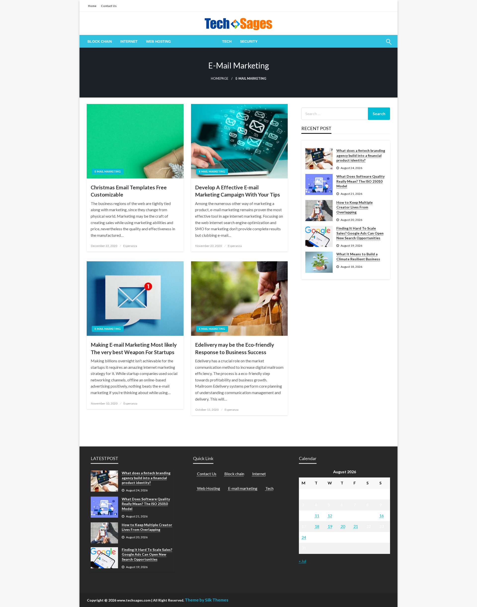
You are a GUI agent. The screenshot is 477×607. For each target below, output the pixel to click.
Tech (227, 41)
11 (317, 515)
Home (92, 6)
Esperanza (130, 246)
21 (356, 526)
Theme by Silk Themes (206, 600)
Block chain (99, 41)
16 (381, 515)
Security (248, 41)
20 (343, 526)
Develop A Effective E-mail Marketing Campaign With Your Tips (237, 191)
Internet (129, 41)
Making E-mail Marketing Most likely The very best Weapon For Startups (134, 348)
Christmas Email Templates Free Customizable (129, 191)
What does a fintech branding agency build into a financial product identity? (360, 155)
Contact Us (109, 6)
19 (330, 526)
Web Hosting (158, 41)
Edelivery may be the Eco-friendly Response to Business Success (234, 348)
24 (304, 537)
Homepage (219, 78)
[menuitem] (99, 41)
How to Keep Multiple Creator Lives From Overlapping (354, 207)
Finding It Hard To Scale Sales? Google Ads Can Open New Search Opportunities (360, 233)
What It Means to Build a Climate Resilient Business (358, 256)
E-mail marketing (196, 41)
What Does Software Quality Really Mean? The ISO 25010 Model (360, 181)
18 (317, 526)
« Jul (302, 561)
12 (330, 515)
